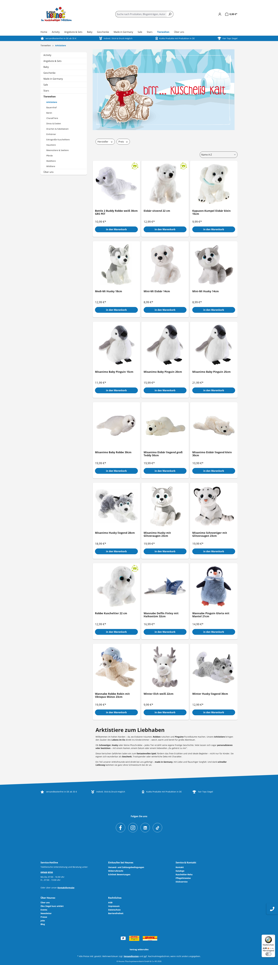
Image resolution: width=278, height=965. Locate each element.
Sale (45, 84)
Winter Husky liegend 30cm (210, 693)
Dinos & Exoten (53, 123)
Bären (49, 112)
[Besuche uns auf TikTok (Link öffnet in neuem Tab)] (157, 827)
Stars (46, 90)
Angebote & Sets (52, 61)
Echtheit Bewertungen (119, 874)
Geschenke (49, 72)
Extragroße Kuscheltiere (58, 139)
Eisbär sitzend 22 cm (157, 210)
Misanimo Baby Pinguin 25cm (211, 371)
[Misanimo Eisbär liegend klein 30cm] (213, 425)
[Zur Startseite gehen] (56, 14)
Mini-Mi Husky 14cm (205, 291)
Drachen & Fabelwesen (57, 128)
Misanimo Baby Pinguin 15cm (114, 371)
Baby (46, 67)
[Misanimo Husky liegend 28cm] (116, 506)
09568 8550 (47, 872)
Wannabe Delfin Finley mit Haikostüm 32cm (161, 615)
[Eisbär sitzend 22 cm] (165, 184)
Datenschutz (114, 909)
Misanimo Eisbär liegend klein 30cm (212, 454)
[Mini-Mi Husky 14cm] (213, 264)
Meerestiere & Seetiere (57, 150)
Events (44, 909)
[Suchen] (170, 14)
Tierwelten (49, 96)
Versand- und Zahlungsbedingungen (126, 867)
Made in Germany (53, 78)
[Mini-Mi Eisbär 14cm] (165, 264)
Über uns (48, 172)
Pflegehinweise (183, 878)
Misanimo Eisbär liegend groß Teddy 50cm (163, 454)
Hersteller (103, 141)
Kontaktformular (65, 887)
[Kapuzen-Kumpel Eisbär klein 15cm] (213, 184)
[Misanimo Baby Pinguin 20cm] (165, 345)
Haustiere (51, 145)
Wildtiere (50, 166)
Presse (44, 917)
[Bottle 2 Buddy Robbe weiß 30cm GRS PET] (116, 184)
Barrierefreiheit (115, 913)
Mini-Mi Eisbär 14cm (157, 291)
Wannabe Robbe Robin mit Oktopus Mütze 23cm (112, 695)
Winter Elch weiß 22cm (158, 693)
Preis (121, 141)
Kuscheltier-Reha (184, 874)
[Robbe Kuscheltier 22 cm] (116, 586)
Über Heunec (48, 897)
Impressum (114, 906)
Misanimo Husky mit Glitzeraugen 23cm (157, 534)
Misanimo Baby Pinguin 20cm (163, 371)
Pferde (49, 155)
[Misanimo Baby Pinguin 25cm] (213, 345)
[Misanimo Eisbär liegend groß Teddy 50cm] (165, 425)
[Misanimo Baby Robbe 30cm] (116, 425)
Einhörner (51, 134)
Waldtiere (51, 161)
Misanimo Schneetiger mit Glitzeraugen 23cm (209, 534)
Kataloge (180, 870)
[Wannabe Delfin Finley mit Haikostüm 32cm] (165, 586)
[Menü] (273, 936)
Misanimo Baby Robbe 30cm (113, 452)
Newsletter (46, 913)
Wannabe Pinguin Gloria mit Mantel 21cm (210, 615)
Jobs (43, 920)
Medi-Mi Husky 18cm (108, 291)
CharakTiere (52, 118)
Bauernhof (51, 107)
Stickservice (182, 881)
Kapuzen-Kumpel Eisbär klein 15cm (211, 212)
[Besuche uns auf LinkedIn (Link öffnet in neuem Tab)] (145, 827)
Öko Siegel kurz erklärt (52, 906)
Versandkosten (131, 956)
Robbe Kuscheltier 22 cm (111, 613)
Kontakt (180, 867)
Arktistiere (51, 102)
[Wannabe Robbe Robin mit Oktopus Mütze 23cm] (116, 667)
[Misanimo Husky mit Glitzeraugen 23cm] (165, 506)
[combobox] (141, 14)
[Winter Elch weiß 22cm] (165, 667)
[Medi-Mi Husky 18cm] (116, 264)
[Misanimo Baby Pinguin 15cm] (116, 345)
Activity (47, 55)
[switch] (268, 954)
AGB (110, 902)
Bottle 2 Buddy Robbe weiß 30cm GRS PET (116, 212)
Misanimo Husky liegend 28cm (115, 532)
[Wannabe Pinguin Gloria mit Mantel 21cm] (213, 586)
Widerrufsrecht (115, 870)
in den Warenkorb (116, 229)
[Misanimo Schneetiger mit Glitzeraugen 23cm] (213, 506)
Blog (43, 924)
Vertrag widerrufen (139, 949)
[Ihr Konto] (219, 14)
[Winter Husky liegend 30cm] (213, 667)
